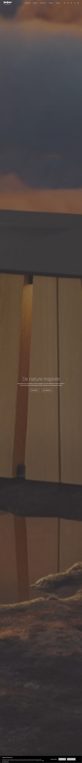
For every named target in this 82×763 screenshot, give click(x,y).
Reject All (62, 759)
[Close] (80, 759)
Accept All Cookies (71, 759)
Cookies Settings (53, 759)
